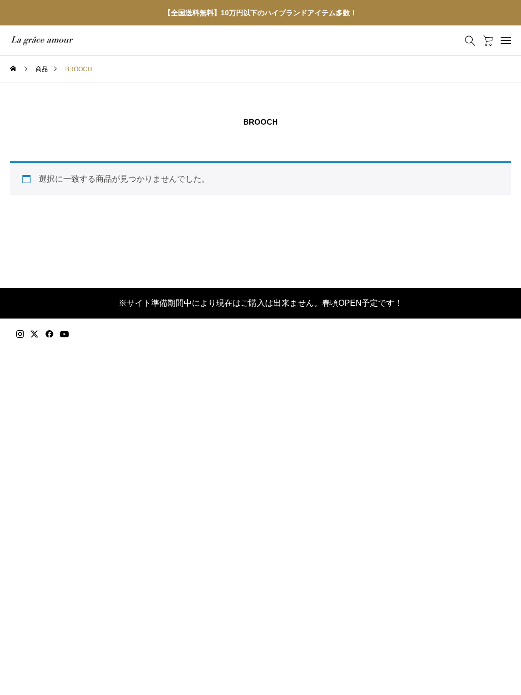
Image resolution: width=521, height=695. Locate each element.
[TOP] (489, 663)
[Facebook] (49, 334)
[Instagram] (20, 334)
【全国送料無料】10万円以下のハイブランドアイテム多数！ (260, 13)
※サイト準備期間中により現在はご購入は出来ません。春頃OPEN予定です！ (260, 303)
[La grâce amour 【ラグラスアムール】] (42, 40)
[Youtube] (64, 334)
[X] (35, 334)
